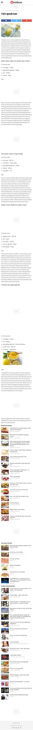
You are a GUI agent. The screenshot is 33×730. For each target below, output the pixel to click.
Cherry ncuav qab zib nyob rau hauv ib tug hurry (20, 516)
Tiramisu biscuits (14, 503)
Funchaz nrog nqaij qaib (16, 668)
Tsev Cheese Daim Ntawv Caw (18, 456)
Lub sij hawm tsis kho (15, 655)
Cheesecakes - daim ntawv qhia (18, 595)
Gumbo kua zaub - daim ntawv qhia (19, 648)
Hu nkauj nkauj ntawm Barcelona (18, 629)
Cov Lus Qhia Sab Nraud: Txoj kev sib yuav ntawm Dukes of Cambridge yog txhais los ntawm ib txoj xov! (20, 616)
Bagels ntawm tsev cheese (17, 509)
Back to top (16, 723)
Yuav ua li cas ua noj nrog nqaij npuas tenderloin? (20, 622)
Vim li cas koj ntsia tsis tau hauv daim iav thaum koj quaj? (21, 689)
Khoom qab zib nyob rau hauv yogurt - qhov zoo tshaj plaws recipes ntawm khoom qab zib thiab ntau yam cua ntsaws (20, 444)
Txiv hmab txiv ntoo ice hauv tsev (19, 489)
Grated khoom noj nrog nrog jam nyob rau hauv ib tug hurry (20, 428)
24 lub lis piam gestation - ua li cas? (19, 681)
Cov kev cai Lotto (14, 559)
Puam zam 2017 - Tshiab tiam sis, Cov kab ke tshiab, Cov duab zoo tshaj (20, 602)
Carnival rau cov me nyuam (17, 572)
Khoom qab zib (16, 10)
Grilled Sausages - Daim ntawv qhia (19, 675)
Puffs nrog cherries (15, 476)
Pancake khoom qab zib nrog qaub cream (19, 435)
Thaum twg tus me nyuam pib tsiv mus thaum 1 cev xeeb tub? (20, 589)
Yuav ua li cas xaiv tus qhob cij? (18, 635)
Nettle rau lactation (15, 565)
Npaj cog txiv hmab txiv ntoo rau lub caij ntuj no (20, 609)
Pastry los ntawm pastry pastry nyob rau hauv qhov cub (21, 483)
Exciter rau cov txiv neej (16, 552)
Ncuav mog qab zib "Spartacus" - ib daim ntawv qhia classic (19, 470)
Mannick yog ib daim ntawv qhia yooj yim (20, 464)
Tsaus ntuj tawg (14, 642)
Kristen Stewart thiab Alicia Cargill (19, 695)
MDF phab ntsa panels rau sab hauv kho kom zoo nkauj (20, 546)
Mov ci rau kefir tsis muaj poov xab (19, 496)
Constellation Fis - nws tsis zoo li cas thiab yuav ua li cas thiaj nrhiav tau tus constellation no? (20, 580)
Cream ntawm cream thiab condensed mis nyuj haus (20, 450)
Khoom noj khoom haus (6, 10)
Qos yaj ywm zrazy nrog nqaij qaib (19, 662)
